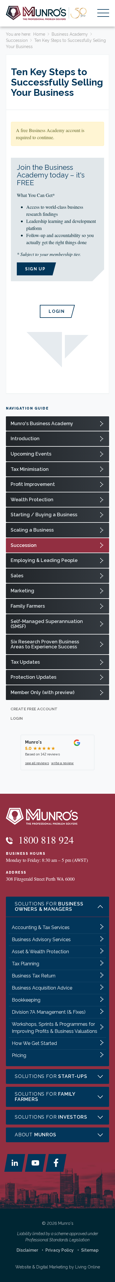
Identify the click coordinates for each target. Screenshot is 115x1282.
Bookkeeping (26, 1000)
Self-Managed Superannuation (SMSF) (47, 624)
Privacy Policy (59, 1250)
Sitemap (89, 1250)
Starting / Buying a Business (44, 514)
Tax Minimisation (30, 469)
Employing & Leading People (44, 560)
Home (39, 34)
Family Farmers (28, 606)
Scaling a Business (32, 530)
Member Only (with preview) (42, 692)
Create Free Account (34, 709)
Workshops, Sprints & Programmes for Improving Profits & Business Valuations (54, 1027)
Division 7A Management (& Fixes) (49, 1012)
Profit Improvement (33, 484)
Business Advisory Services (41, 939)
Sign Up (35, 269)
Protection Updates (33, 677)
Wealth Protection (32, 499)
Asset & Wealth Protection (40, 951)
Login (57, 311)
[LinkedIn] (15, 1163)
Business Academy (70, 34)
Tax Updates (25, 662)
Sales (17, 575)
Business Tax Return (33, 976)
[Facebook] (56, 1163)
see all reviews (37, 763)
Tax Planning (25, 964)
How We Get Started (34, 1043)
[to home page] (46, 13)
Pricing (19, 1055)
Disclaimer (27, 1250)
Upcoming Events (31, 454)
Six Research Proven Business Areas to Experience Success (45, 644)
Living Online (87, 1267)
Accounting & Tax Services (41, 927)
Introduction (25, 438)
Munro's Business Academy (42, 423)
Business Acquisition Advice (42, 988)
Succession (17, 40)
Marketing (22, 591)
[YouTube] (35, 1163)
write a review (62, 763)
